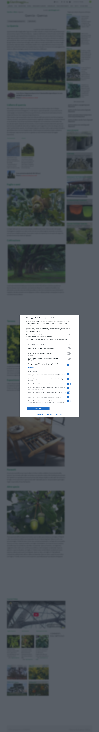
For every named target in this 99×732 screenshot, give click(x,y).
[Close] (76, 318)
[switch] (69, 348)
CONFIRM (38, 408)
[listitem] (49, 345)
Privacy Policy (58, 414)
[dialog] (49, 366)
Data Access (49, 414)
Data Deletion (40, 414)
